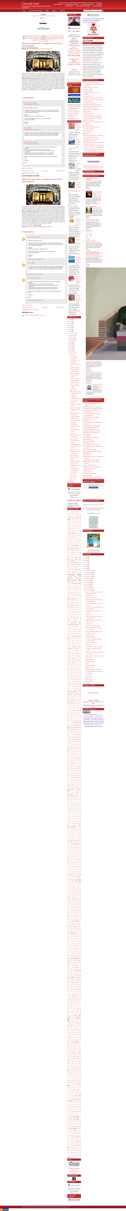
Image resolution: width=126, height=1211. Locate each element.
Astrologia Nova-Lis (74, 578)
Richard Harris (77, 1054)
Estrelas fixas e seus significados (91, 109)
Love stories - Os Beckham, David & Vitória (75, 440)
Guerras (70, 775)
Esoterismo (78, 727)
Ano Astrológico (70, 552)
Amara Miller (77, 531)
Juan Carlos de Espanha (72, 840)
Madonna (69, 898)
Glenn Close (73, 766)
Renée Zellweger (77, 1051)
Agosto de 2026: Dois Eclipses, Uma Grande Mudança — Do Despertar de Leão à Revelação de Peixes (97, 194)
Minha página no (74, 50)
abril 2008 (87, 586)
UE (76, 1128)
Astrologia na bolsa (74, 457)
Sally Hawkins (74, 1075)
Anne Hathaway (76, 550)
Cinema (79, 636)
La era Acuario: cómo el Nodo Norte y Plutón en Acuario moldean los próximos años (94, 373)
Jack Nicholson (71, 801)
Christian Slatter (78, 633)
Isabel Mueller (87, 436)
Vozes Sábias (78, 1145)
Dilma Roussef (72, 703)
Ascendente (78, 564)
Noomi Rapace (73, 979)
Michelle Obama (77, 945)
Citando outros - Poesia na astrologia (94, 646)
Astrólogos (74, 580)
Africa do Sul (71, 523)
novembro (72, 335)
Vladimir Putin (70, 1145)
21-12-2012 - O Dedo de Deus (91, 82)
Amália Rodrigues (74, 455)
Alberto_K (77, 108)
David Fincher (70, 684)
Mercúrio (69, 933)
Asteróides (69, 571)
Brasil (68, 605)
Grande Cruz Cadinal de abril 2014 (92, 115)
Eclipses (74, 710)
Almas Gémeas (70, 531)
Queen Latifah (76, 1039)
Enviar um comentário (27, 168)
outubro (71, 337)
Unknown (26, 128)
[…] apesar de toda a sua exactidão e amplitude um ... (75, 470)
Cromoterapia (70, 664)
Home (24, 10)
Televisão (74, 1116)
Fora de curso (72, 751)
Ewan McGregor (72, 734)
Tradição (77, 1126)
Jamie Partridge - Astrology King (91, 437)
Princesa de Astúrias (71, 1029)
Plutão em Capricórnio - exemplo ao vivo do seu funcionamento (42, 44)
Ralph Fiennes (75, 1044)
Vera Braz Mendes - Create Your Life (92, 477)
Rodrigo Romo (76, 1065)
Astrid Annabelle (72, 573)
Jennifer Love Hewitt (71, 816)
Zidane (72, 1157)
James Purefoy (78, 804)
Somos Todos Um (88, 472)
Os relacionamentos (78, 239)
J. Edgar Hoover (76, 799)
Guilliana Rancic (76, 775)
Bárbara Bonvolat (72, 588)
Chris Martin (69, 631)
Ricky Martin (77, 1056)
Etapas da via (74, 732)
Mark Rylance (70, 919)
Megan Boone (78, 926)
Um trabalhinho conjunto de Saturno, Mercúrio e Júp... (75, 398)
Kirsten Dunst (78, 857)
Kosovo (79, 859)
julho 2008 (87, 580)
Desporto (69, 691)
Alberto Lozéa (77, 524)
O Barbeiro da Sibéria (76, 984)
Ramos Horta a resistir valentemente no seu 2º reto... (75, 446)
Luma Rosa (69, 893)
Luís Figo (69, 890)
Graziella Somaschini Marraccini (91, 432)
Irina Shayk (71, 797)
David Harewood (77, 684)
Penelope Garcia (75, 1010)
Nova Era (54, 10)
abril (71, 349)
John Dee (71, 828)
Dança (68, 674)
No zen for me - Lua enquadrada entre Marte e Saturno (75, 380)
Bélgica (75, 592)
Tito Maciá (69, 1123)
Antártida (77, 552)
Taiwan (68, 1109)
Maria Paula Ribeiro (71, 914)
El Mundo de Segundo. (91, 206)
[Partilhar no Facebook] (40, 225)
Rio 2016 (76, 1058)
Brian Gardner (46, 1206)
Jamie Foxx (75, 808)
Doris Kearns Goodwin (74, 708)
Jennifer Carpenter (76, 811)
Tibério (74, 1119)
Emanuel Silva (76, 717)
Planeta (77, 1011)
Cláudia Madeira (71, 641)
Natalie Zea (76, 963)
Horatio (78, 787)
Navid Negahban (75, 969)
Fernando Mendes (71, 744)
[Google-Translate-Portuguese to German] (53, 35)
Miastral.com (89, 371)
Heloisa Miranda (71, 784)
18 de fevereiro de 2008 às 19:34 (31, 129)
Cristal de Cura (71, 660)
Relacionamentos (58, 4)
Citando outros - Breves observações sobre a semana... (75, 393)
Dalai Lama (69, 672)
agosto (71, 341)
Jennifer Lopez (76, 814)
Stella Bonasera (75, 1102)
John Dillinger (77, 828)
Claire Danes (73, 638)
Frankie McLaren (70, 756)
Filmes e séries (87, 111)
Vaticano (79, 1133)
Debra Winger (72, 688)
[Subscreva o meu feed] (41, 14)
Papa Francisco (75, 996)
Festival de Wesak (76, 746)
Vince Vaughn (70, 1143)
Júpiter (74, 844)
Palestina (69, 993)
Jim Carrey (69, 821)
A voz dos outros (76, 518)
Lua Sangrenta (78, 886)
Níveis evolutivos (70, 975)
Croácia (76, 662)
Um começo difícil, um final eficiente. (93, 361)
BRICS (68, 607)
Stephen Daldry (70, 1104)
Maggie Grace (70, 900)
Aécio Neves (78, 521)
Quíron (47, 10)
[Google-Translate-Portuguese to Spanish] (43, 40)
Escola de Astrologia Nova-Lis (91, 429)
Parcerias (86, 133)
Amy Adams (77, 533)
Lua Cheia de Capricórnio (72, 883)
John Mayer (77, 830)
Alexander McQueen (71, 528)
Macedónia (76, 897)
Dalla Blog (88, 383)
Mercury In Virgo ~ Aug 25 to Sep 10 (93, 242)
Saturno (79, 1083)
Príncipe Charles (76, 1032)
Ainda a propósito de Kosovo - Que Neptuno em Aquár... (75, 415)
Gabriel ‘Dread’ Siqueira (75, 760)
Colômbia (74, 645)
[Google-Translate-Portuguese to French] (33, 35)
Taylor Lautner (76, 1111)
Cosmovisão (74, 657)
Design (75, 689)
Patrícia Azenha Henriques (75, 999)
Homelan (73, 787)
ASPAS (79, 566)
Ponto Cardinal (74, 1020)
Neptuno (77, 970)
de (73, 45)
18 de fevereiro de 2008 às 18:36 (31, 104)
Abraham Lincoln (75, 519)
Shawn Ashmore (76, 1094)
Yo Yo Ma (69, 1154)
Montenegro (76, 950)
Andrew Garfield (75, 543)
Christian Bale (70, 633)
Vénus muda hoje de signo (91, 642)
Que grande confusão (75, 461)
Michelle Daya (87, 453)
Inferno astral (78, 796)
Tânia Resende (76, 1109)
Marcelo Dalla (76, 907)
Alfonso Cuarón (76, 530)
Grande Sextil (70, 772)
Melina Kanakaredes (77, 929)
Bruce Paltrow (74, 607)
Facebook (75, 736)
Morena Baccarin (76, 951)
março (71, 351)
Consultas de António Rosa (35, 10)
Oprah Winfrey (70, 989)
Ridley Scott (69, 1058)
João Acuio (69, 823)
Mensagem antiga (60, 170)
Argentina (69, 561)
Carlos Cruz (76, 614)
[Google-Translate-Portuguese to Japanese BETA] (53, 37)
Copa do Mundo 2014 (76, 653)
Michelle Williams (72, 946)
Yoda (76, 1154)
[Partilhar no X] (38, 225)
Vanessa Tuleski (88, 475)
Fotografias (79, 751)
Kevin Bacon (76, 854)
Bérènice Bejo (74, 593)
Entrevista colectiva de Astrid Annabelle (93, 106)
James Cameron (76, 802)
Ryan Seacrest (78, 1071)
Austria (68, 583)
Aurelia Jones (77, 581)
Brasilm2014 (76, 605)
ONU (78, 987)
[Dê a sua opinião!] (37, 225)
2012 (70, 323)
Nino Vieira (77, 974)
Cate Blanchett (76, 617)
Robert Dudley (70, 1061)
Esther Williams (70, 730)
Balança (77, 585)
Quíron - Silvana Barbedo (90, 465)
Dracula (68, 710)
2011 (70, 325)
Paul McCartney (76, 1003)
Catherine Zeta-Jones (72, 619)
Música (79, 960)
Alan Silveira (69, 524)
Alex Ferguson (76, 526)
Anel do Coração (69, 6)
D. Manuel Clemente (77, 669)
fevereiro (72, 353)
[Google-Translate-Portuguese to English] (33, 38)
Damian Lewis (77, 672)
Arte (72, 564)
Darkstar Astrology (90, 241)
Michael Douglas (75, 938)
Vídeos (77, 1142)
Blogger (93, 707)
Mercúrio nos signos (73, 205)
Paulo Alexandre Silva (72, 1005)
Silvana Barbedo (70, 1097)
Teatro (68, 1113)
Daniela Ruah (70, 679)
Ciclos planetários (88, 101)
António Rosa (77, 557)
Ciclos (72, 636)
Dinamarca (79, 703)
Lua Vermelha (71, 888)
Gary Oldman (70, 761)
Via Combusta (77, 1140)
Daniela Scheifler (77, 679)
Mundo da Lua (89, 230)
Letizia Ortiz (77, 874)
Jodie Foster (70, 825)
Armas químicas (78, 560)
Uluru (80, 1128)
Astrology (69, 581)
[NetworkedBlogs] (93, 485)
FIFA (68, 748)
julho (71, 343)
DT (69, 1206)
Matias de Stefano (77, 922)
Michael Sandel (76, 941)
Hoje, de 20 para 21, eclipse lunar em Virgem (74, 385)
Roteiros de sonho (76, 1068)
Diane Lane (76, 698)
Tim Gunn (78, 1121)
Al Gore (78, 523)
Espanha (71, 729)
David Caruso (76, 682)
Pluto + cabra (73, 478)
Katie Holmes (77, 849)
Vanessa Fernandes (71, 1133)
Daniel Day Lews (70, 676)
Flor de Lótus (78, 749)
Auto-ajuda (75, 583)
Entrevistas (75, 722)
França (70, 753)
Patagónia (69, 998)
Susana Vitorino (72, 1107)
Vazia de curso (72, 1135)
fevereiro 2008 (88, 590)
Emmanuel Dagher (72, 720)
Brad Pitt (69, 604)
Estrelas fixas (78, 730)
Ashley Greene (73, 566)
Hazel (74, 780)
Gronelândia (78, 773)
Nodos (75, 977)
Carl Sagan (69, 614)
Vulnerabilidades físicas (74, 1147)
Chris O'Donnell (77, 631)
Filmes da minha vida (76, 748)
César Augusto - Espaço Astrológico (92, 425)
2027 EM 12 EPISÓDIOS (97, 384)
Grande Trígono (78, 772)
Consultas (69, 652)
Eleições (69, 713)
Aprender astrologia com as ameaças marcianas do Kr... (74, 369)
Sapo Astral (74, 1080)
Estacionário (77, 729)
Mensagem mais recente (27, 170)
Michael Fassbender (71, 939)
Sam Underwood (75, 1077)
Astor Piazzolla (76, 571)
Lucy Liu (78, 888)
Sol (68, 1101)
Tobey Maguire (76, 1123)
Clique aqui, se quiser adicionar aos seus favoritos (43, 15)
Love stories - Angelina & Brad (92, 625)
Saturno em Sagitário (75, 1085)
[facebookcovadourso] (44, 14)
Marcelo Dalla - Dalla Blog (90, 449)
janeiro (71, 480)
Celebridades (70, 624)
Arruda (68, 564)
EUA (80, 732)
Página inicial (45, 170)
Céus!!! (87, 266)
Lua (77, 881)
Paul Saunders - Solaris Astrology (92, 460)
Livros (75, 876)
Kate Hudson (76, 847)
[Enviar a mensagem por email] (35, 225)
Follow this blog (93, 487)
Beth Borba (86, 420)
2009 (70, 329)
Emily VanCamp (70, 718)
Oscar (77, 989)
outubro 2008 (88, 574)
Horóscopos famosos (74, 789)
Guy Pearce (69, 777)
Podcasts (72, 1018)
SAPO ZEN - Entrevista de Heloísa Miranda (94, 145)
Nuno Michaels (87, 454)
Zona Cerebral (62, 1206)
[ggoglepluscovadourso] (45, 14)
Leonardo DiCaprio (71, 871)
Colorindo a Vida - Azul (78, 165)
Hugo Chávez (73, 790)
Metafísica (75, 934)
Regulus (76, 1049)
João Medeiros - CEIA (89, 442)
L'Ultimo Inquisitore (71, 866)
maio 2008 (87, 584)
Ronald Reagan (70, 1066)
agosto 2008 (88, 578)
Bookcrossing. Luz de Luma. (75, 600)
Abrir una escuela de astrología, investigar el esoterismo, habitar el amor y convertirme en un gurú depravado (94, 256)
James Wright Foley (73, 806)
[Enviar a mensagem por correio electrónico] (33, 224)
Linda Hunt (69, 876)
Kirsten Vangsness (72, 859)
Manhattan (72, 902)
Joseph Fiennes (76, 838)
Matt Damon (72, 924)
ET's (69, 732)
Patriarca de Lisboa (77, 998)
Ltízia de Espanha (71, 881)
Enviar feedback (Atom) (33, 173)
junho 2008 (88, 582)
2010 (70, 327)
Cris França (76, 658)
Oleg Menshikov (70, 987)
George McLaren (71, 765)
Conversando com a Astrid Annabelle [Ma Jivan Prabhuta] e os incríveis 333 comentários (80, 2)
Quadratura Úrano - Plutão (90, 140)
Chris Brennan (70, 629)
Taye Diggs (69, 1111)
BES (80, 593)
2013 (70, 321)
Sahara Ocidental (73, 1073)
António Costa (76, 555)
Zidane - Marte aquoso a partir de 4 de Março (75, 375)
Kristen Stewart (70, 862)
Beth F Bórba (71, 595)
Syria (78, 1107)
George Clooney (76, 763)
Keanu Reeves (78, 850)
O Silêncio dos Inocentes (74, 986)
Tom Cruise (69, 1124)
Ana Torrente (73, 538)
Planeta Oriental (71, 1013)
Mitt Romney (78, 948)
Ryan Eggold (70, 1071)
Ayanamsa (69, 585)
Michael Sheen (70, 943)
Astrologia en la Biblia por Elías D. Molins (93, 97)
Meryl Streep (78, 933)
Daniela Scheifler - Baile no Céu (91, 427)
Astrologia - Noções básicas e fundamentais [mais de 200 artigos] (74, 111)
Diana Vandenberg (71, 696)
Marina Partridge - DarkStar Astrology (92, 451)
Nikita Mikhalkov (70, 974)
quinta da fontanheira (29, 103)
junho (71, 345)
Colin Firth (75, 643)
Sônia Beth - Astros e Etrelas (90, 473)
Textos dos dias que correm (92, 221)
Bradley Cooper (76, 604)
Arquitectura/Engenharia (74, 562)
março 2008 (88, 588)
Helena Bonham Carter (74, 782)
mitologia (73, 948)
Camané (79, 609)
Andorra (79, 538)
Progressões (70, 1037)
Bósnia (78, 602)
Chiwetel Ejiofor (76, 628)
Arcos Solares (74, 559)
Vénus (74, 1137)
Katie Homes (70, 850)
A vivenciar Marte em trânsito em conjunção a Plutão (78, 299)
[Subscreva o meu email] (42, 14)
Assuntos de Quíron (88, 91)
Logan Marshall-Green (76, 878)
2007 (70, 482)
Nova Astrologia (72, 981)
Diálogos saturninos (72, 695)
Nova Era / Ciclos (88, 125)
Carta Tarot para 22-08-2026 (92, 180)
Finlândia (71, 749)
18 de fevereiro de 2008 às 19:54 (31, 143)
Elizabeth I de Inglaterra (76, 715)
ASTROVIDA (89, 190)
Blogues (69, 599)
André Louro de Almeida (74, 540)
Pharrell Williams (70, 1011)
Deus (77, 691)
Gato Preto (69, 763)
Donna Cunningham (77, 706)
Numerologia (72, 982)
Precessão (99, 4)
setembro (72, 339)
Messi (70, 934)
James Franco (70, 804)
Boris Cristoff (71, 602)
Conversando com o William (83, 6)
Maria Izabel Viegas (76, 910)
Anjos (75, 549)
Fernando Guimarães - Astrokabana (92, 430)
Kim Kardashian (70, 857)
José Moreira (73, 837)
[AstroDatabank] (46, 23)
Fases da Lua (75, 739)
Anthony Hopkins (71, 554)
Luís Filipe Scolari (76, 890)
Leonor (75, 873)
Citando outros (73, 389)
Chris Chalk (77, 629)
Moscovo (74, 955)
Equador (69, 724)
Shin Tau (69, 1095)
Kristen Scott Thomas (74, 861)
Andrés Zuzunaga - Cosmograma (92, 417)
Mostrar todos (101, 397)
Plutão (75, 1015)
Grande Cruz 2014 (74, 770)
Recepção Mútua (72, 1047)
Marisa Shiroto (76, 917)
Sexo (75, 1092)
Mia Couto (73, 936)
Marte (74, 921)
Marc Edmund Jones (72, 905)
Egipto (78, 712)
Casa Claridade (70, 616)
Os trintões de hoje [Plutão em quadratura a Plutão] (78, 280)
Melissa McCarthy (74, 931)
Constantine (76, 650)
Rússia (78, 1070)
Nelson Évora (70, 970)
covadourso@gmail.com (74, 71)
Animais (69, 549)
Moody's (69, 951)
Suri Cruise (79, 1106)
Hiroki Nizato (87, 434)
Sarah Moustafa (70, 1083)
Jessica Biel (76, 818)
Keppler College (72, 852)
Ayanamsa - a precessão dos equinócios (93, 99)
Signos (76, 1095)
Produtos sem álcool (72, 1035)
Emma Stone (78, 718)
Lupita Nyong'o (77, 893)
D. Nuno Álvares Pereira (74, 670)
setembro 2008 (88, 576)
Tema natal (72, 1118)
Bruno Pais (73, 609)
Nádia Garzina (73, 962)
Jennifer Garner (70, 813)
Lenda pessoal (76, 869)
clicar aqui (75, 497)
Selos (74, 1090)
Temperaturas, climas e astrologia (93, 669)
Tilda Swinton (71, 1121)
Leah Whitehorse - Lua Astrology (91, 444)
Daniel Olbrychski (75, 677)
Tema (39, 1206)
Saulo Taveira (70, 1087)
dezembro (72, 333)
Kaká (75, 845)
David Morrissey (78, 686)
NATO (78, 965)
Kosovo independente (75, 420)
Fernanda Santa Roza (73, 742)
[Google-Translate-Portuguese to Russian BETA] (53, 38)
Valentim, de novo (74, 463)
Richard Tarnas (70, 1056)
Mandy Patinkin (78, 900)
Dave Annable (72, 681)
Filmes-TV (62, 10)
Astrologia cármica (73, 118)
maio (71, 347)
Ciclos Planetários (97, 6)
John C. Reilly (78, 826)
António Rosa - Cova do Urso (91, 418)
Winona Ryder (77, 1152)
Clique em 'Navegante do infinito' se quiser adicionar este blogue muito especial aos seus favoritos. (93, 168)
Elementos (74, 713)
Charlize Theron (76, 626)
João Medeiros (77, 823)
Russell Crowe (72, 1070)
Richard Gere (70, 1054)
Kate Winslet (69, 849)
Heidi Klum (79, 780)
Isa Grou (77, 797)
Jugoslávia (75, 842)
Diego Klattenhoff (77, 701)
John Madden (70, 830)
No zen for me (73, 402)
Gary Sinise (77, 761)
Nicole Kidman (76, 972)
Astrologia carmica (72, 576)
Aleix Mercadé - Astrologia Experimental (93, 408)
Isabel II (69, 799)
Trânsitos (69, 1128)
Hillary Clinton (74, 785)
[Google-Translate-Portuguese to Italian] (32, 37)
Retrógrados (73, 1053)
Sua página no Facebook (74, 106)
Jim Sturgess (76, 821)
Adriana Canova (70, 521)
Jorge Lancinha (78, 835)
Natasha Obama (70, 965)
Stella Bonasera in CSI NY (91, 597)
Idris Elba (71, 792)
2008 (70, 331)
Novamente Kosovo (74, 418)
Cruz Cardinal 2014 (75, 665)
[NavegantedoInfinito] (43, 21)
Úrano (71, 1130)
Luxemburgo (69, 895)
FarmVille (74, 737)
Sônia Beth (74, 1101)
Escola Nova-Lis (77, 725)
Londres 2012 (73, 880)
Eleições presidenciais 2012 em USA (92, 104)
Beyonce (78, 595)
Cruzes (68, 667)
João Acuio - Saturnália (89, 441)
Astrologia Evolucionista (87, 4)
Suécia (73, 1106)
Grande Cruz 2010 (77, 768)
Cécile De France (77, 621)
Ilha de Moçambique (89, 120)
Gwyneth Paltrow (77, 777)
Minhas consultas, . (74, 53)
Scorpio (71, 459)
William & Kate (72, 1150)
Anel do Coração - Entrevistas (91, 87)
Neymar (68, 972)
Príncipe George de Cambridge (73, 1034)
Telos (80, 1116)
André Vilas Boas (71, 542)
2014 (70, 319)
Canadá (77, 612)
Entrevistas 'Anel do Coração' (91, 108)
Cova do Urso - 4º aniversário (78, 125)
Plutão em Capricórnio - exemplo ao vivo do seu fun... (75, 409)
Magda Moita (76, 898)
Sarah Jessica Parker (75, 1082)
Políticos (78, 1018)
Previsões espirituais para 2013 (91, 139)
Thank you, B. (73, 474)
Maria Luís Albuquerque (74, 912)
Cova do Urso (30, 3)
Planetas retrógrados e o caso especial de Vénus (78, 261)
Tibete (80, 1119)
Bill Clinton (76, 597)
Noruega (79, 979)
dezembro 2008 (89, 570)
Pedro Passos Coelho (76, 1006)
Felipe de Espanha (71, 741)
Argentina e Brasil (88, 89)
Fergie (78, 741)
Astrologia (29, 48)
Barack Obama (77, 586)
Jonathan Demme (71, 833)
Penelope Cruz (72, 1008)
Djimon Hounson (72, 705)
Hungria (79, 790)
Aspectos (76, 569)
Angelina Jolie (76, 547)
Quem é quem (71, 1041)
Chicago (69, 628)
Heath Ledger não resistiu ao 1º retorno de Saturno (75, 451)
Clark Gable (76, 640)
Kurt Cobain (76, 864)
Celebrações (73, 623)
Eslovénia (72, 727)
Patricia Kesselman (73, 1001)
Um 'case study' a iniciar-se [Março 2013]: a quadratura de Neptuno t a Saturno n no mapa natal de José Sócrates (94, 149)
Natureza (69, 967)
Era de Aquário (76, 724)
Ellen (70, 717)
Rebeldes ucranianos (76, 1046)
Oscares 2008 (73, 362)
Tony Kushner (70, 1126)
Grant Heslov (71, 773)
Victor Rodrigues (70, 1142)
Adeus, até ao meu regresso (93, 219)
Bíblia (68, 597)
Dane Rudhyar (76, 674)
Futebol (79, 758)
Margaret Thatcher (71, 909)
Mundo (33, 48)
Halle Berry (72, 778)
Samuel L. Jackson (71, 1078)
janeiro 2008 (88, 681)
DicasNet (69, 700)
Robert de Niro (76, 1059)
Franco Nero (76, 754)
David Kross (71, 686)
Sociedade (48, 48)
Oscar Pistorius (70, 991)
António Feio (70, 557)
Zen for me (77, 1155)
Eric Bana (69, 725)
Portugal (69, 1022)
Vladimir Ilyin (77, 1143)
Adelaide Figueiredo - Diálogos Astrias (93, 406)
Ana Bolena (70, 535)
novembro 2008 (89, 572)
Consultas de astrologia (89, 103)
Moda (70, 950)
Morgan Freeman (71, 953)
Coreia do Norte (72, 655)
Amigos (69, 533)
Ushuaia (78, 1131)
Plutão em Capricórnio (41, 48)
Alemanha (69, 526)
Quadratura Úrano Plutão (72, 4)
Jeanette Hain (73, 809)
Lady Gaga (78, 866)
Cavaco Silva (70, 621)
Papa (72, 994)
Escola (71, 45)
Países (77, 991)
